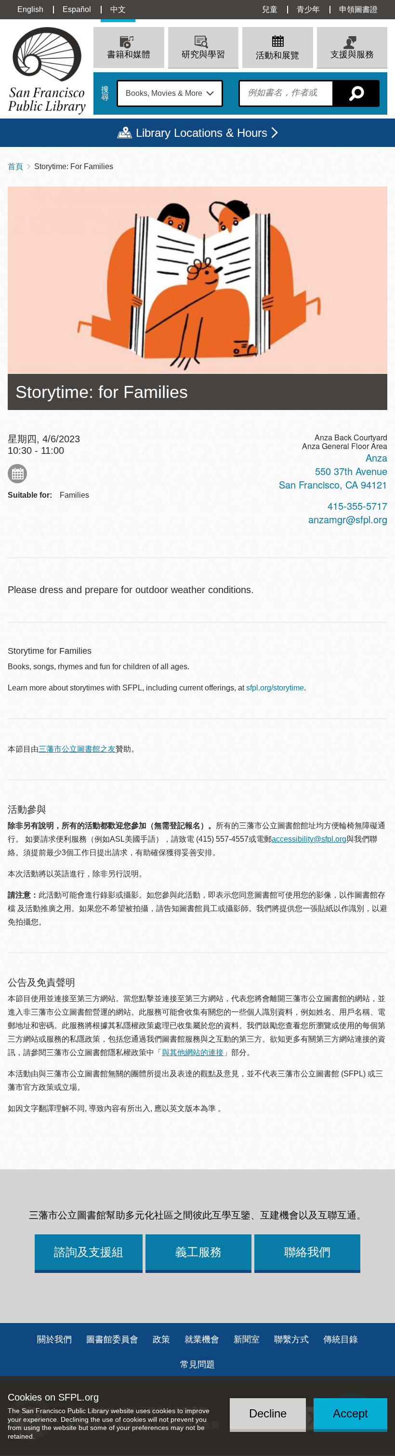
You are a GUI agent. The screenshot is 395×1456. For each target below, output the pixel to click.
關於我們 (54, 1339)
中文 (118, 9)
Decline (268, 1413)
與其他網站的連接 (193, 1052)
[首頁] (47, 70)
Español (77, 9)
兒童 (269, 9)
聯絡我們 (307, 1251)
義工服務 (198, 1251)
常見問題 (197, 1364)
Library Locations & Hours (201, 132)
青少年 (308, 9)
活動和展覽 (277, 55)
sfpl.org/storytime (275, 688)
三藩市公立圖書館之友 (77, 749)
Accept (350, 1413)
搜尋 (105, 93)
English (30, 9)
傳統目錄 (340, 1339)
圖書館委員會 (112, 1339)
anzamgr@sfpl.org (347, 519)
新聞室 (247, 1339)
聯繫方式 (291, 1339)
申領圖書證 (358, 9)
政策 (161, 1339)
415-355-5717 (357, 506)
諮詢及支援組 (88, 1251)
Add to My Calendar (17, 473)
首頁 (15, 166)
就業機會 (201, 1339)
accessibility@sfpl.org (309, 839)
